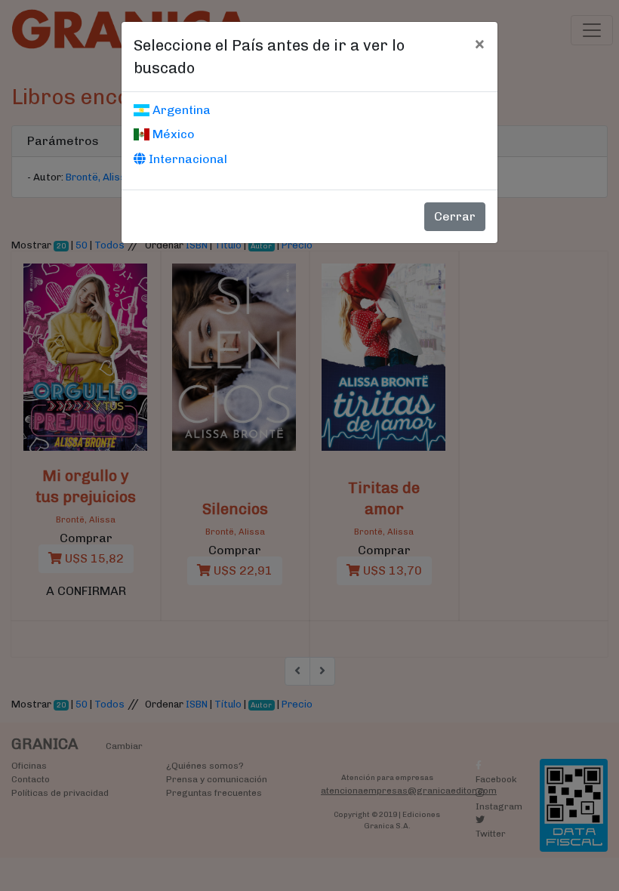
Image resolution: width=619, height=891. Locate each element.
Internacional (186, 159)
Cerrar (455, 216)
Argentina (180, 110)
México (172, 134)
